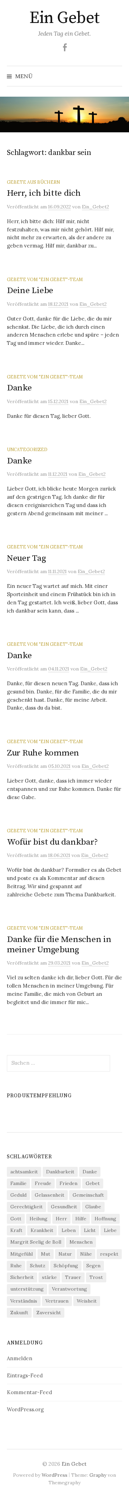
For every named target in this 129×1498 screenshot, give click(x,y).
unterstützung (27, 1289)
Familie (18, 1183)
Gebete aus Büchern (33, 182)
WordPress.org (25, 1409)
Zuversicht (48, 1312)
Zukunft (19, 1312)
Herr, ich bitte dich (44, 193)
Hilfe (80, 1219)
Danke (19, 388)
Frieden (68, 1183)
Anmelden (19, 1358)
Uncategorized (27, 449)
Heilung (38, 1219)
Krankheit (42, 1230)
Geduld (18, 1195)
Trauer (73, 1277)
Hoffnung (105, 1219)
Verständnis (23, 1301)
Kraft (16, 1230)
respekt (109, 1254)
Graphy (97, 1475)
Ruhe (16, 1266)
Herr (61, 1219)
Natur (65, 1254)
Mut (45, 1254)
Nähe (86, 1254)
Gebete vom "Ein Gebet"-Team (45, 279)
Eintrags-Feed (25, 1375)
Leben (69, 1230)
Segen (93, 1266)
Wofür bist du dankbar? (52, 842)
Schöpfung (66, 1266)
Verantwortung (69, 1289)
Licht (90, 1230)
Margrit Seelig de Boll (35, 1242)
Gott (15, 1219)
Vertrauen (56, 1301)
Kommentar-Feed (29, 1392)
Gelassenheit (49, 1195)
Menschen (81, 1242)
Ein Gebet (64, 18)
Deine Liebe (30, 290)
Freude (43, 1183)
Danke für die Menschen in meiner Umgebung (59, 944)
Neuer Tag (26, 558)
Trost (96, 1277)
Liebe (110, 1230)
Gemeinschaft (88, 1195)
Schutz (37, 1266)
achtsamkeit (24, 1172)
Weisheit (87, 1301)
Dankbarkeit (60, 1172)
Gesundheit (64, 1207)
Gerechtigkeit (26, 1207)
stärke (49, 1277)
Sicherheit (22, 1277)
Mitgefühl (21, 1254)
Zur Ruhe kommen (43, 753)
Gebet (93, 1183)
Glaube (93, 1207)
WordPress (54, 1475)
